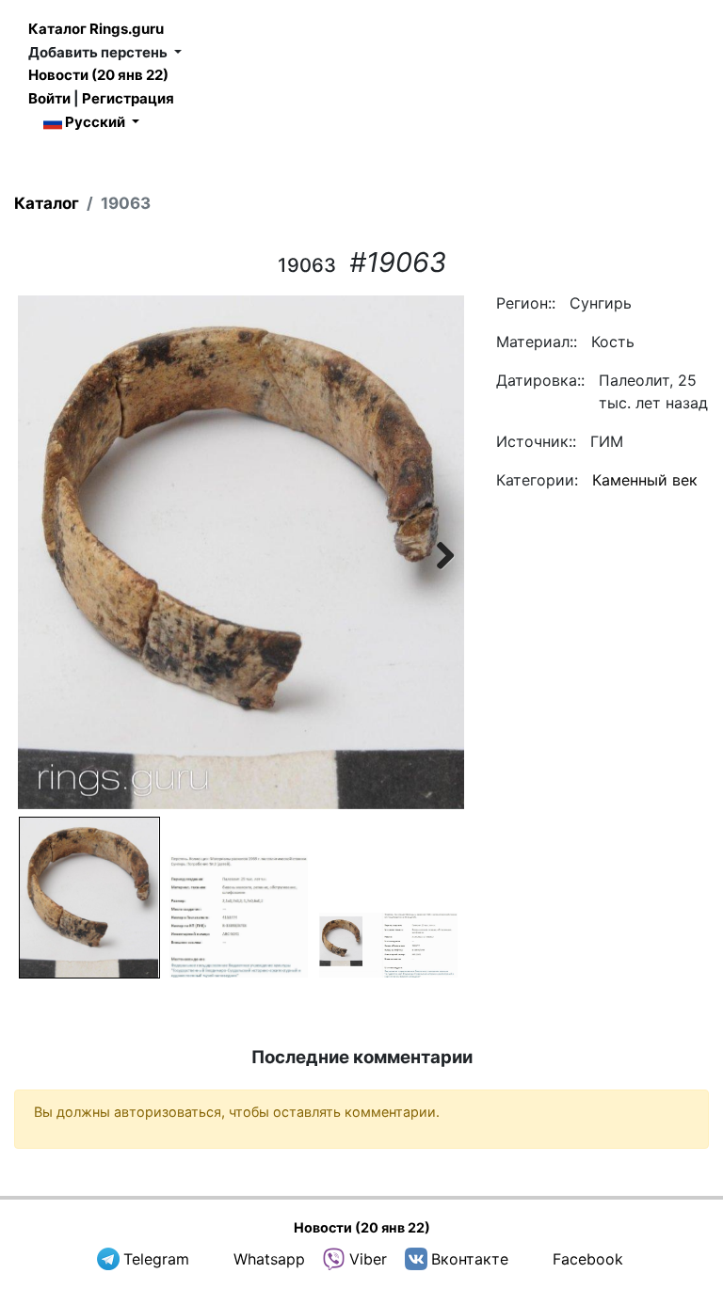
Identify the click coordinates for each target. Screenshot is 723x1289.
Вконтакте (469, 1258)
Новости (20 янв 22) (98, 75)
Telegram (156, 1258)
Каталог (46, 203)
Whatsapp (269, 1258)
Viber (368, 1258)
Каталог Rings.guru (96, 29)
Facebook (588, 1258)
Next (436, 552)
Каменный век (645, 479)
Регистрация (128, 98)
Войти (49, 98)
